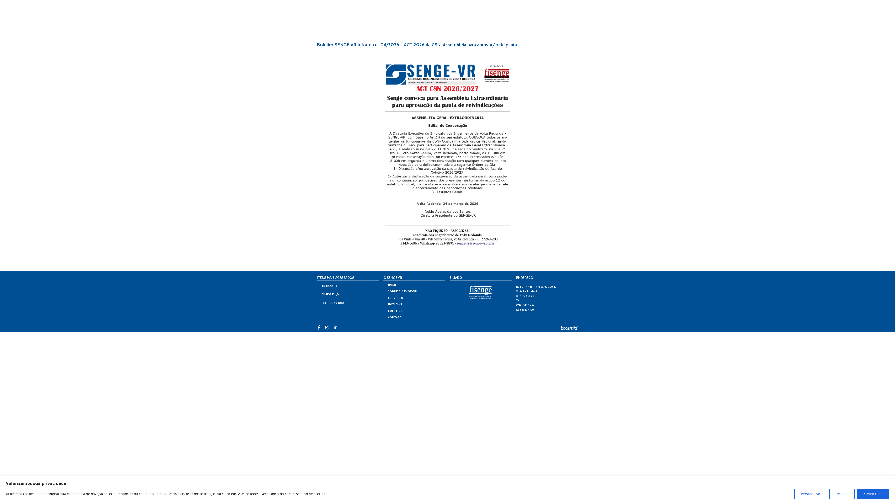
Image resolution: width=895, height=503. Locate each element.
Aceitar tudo (872, 494)
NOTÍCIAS (395, 304)
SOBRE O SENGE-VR (402, 291)
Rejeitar (842, 494)
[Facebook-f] (319, 327)
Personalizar (810, 494)
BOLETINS (395, 311)
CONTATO (395, 317)
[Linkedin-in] (335, 327)
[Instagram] (327, 327)
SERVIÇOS (395, 297)
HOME (392, 284)
